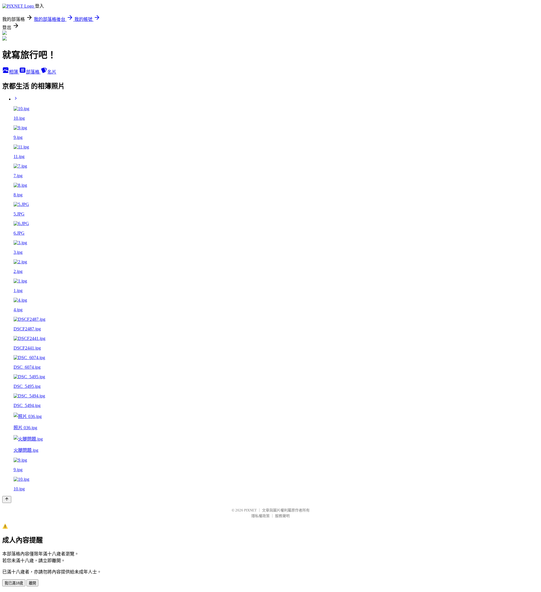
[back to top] (6, 499)
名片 (51, 72)
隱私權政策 (260, 516)
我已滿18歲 (14, 583)
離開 (32, 583)
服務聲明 (282, 516)
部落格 (33, 72)
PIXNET (250, 510)
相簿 (14, 72)
